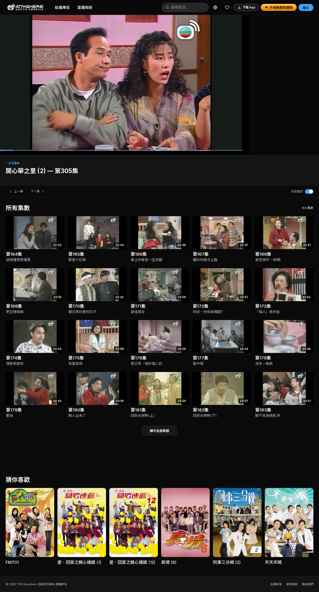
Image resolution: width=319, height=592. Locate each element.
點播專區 (62, 7)
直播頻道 (84, 7)
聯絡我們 (307, 584)
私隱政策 (276, 584)
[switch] (309, 191)
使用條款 (292, 584)
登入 (306, 8)
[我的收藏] (227, 7)
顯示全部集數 (159, 431)
